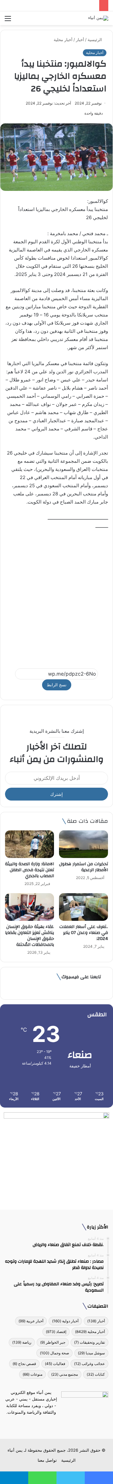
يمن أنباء (15, 1450)
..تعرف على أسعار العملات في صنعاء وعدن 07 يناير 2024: (83, 933)
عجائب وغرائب (89, 1363)
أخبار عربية (31, 1321)
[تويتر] (60, 1424)
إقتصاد (56, 1331)
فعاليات (55, 1363)
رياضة (21, 1342)
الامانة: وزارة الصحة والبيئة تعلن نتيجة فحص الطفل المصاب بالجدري (29, 870)
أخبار (80, 39)
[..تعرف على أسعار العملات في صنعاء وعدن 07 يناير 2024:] (83, 907)
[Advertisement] (56, 596)
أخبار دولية (65, 1321)
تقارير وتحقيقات (89, 1342)
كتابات (96, 1374)
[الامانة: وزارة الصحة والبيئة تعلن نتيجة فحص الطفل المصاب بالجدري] (29, 844)
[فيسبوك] (68, 1424)
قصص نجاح (24, 1363)
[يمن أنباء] (98, 18)
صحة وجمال (54, 1353)
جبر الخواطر (52, 1342)
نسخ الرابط (57, 684)
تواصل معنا (47, 1460)
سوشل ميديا (91, 1353)
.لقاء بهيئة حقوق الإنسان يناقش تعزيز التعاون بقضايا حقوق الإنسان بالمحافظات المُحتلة (29, 936)
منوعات (32, 1374)
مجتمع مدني (64, 1374)
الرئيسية (95, 39)
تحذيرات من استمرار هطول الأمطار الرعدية (83, 867)
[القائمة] (8, 20)
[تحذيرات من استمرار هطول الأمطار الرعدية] (83, 844)
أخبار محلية (63, 39)
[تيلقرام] (52, 1424)
